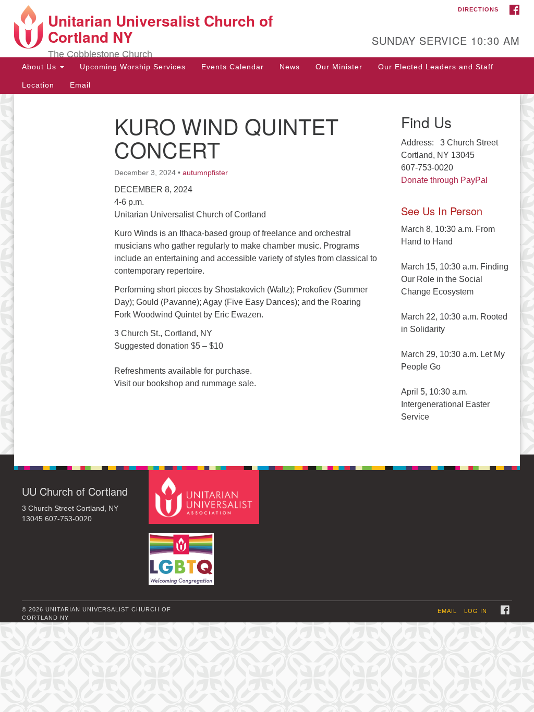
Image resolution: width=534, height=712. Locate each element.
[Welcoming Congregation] (182, 554)
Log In (475, 611)
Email (80, 85)
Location (38, 85)
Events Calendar (232, 67)
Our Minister (338, 67)
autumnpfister (205, 172)
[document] (267, 274)
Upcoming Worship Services (133, 67)
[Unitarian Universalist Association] (205, 496)
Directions (478, 9)
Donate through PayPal (444, 180)
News (290, 67)
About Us (40, 67)
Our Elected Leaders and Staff (435, 67)
